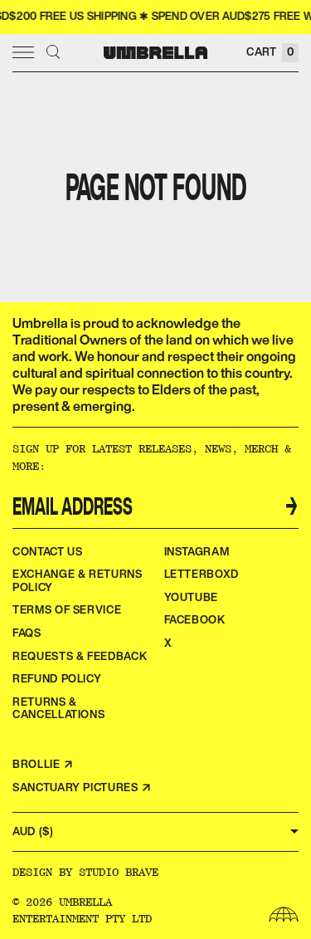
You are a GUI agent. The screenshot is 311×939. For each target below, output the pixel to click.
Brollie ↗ (43, 764)
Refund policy (56, 679)
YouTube (191, 597)
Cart (270, 52)
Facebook (195, 620)
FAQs (26, 633)
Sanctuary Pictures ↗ (82, 787)
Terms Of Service (66, 610)
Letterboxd (202, 574)
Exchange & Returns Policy (77, 580)
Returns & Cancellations (58, 708)
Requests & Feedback (79, 656)
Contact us (47, 552)
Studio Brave (118, 871)
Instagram (197, 552)
